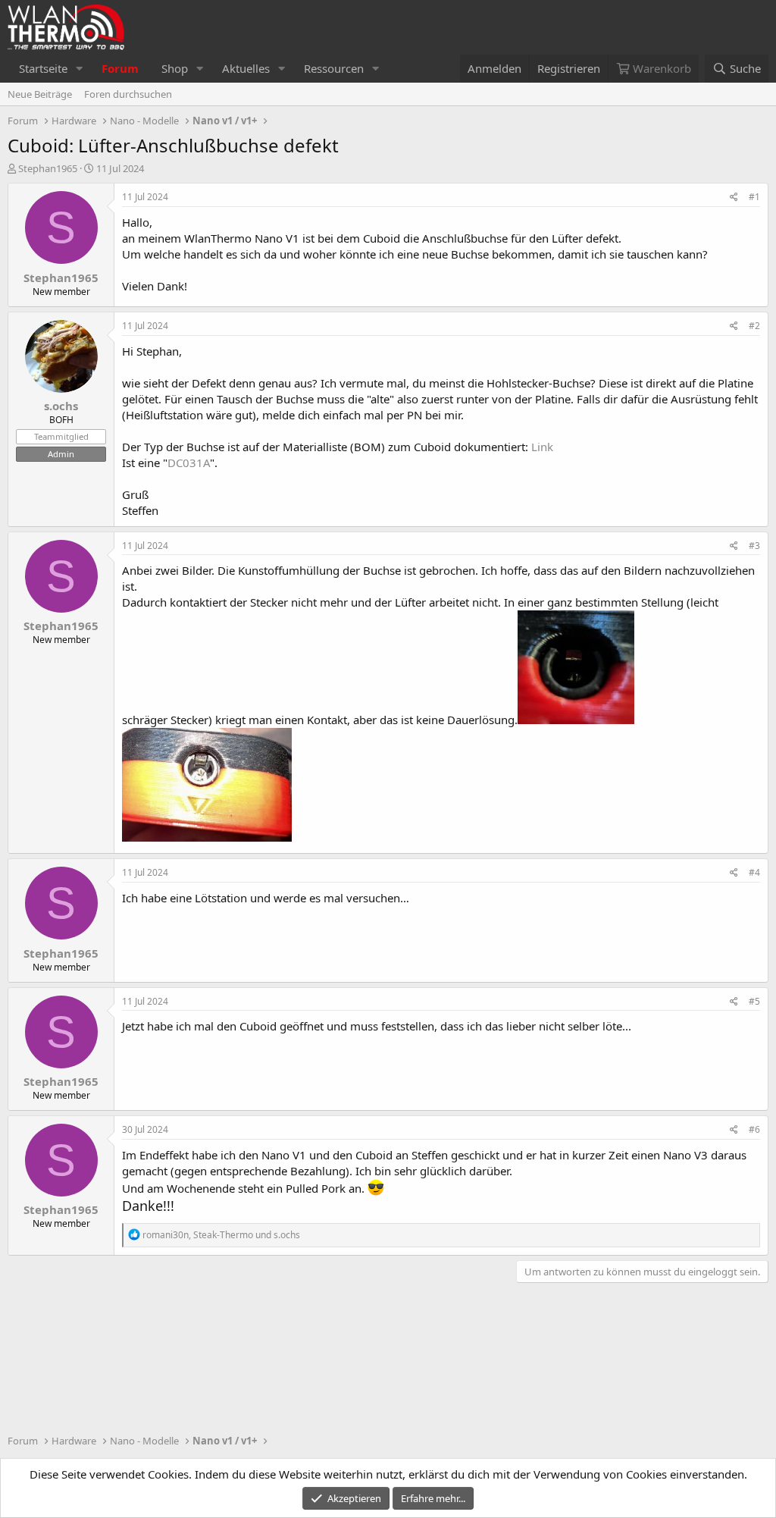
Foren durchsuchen (128, 94)
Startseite (43, 68)
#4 (754, 872)
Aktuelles (246, 68)
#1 (754, 196)
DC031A (188, 462)
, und (221, 1234)
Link (542, 446)
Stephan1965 (47, 168)
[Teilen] (733, 197)
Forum (120, 68)
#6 (754, 1129)
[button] (79, 69)
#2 (754, 325)
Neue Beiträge (40, 94)
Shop (174, 68)
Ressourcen (334, 68)
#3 (754, 545)
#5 (754, 1001)
